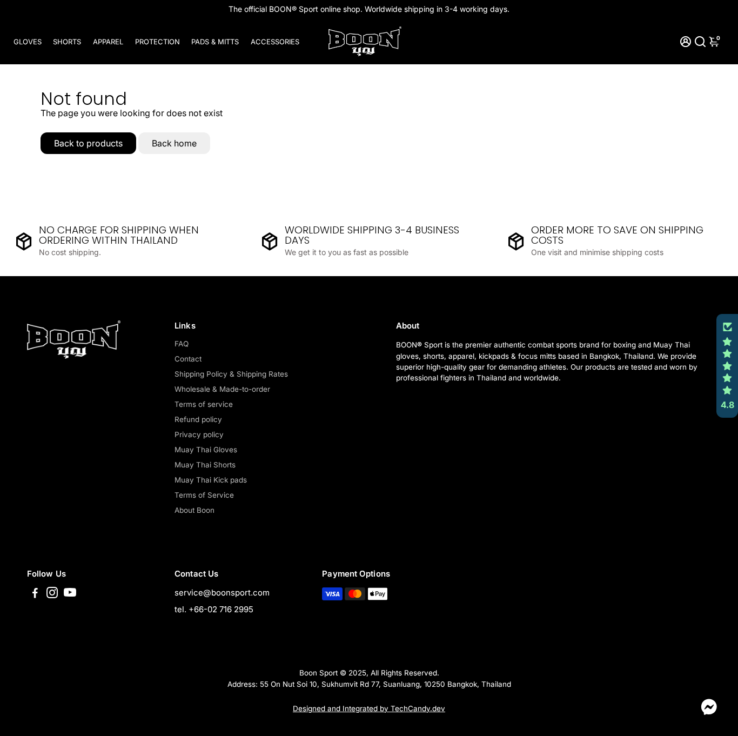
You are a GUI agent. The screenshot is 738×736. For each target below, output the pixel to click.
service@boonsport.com (222, 592)
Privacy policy (199, 434)
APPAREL (108, 41)
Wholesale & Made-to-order (222, 389)
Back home (174, 143)
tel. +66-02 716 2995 (214, 609)
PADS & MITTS (215, 41)
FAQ (182, 343)
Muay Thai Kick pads (211, 480)
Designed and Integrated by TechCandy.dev (369, 708)
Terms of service (204, 404)
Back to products (88, 143)
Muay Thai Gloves (206, 449)
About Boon (194, 510)
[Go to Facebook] (35, 594)
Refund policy (198, 419)
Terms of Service (204, 495)
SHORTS (67, 41)
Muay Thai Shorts (205, 464)
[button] (727, 366)
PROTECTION (157, 41)
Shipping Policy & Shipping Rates (231, 374)
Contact (188, 358)
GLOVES (28, 41)
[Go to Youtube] (70, 594)
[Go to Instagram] (52, 594)
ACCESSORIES (275, 41)
